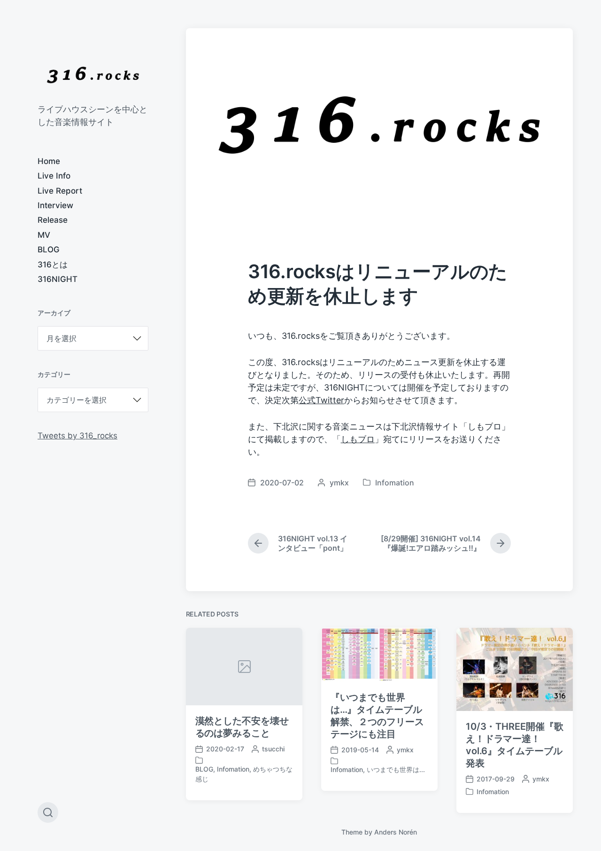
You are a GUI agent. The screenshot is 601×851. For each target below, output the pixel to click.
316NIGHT (57, 279)
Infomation (394, 482)
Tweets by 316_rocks (77, 435)
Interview (55, 205)
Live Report (60, 190)
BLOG (49, 249)
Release (53, 220)
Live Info (54, 175)
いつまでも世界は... (396, 769)
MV (44, 235)
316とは (53, 264)
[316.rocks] (93, 75)
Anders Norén (395, 832)
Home (49, 161)
